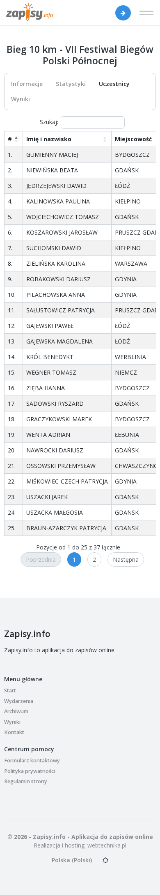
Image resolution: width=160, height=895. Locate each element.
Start (10, 690)
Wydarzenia (18, 701)
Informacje (27, 84)
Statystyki (71, 84)
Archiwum (16, 711)
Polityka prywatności (29, 771)
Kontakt (14, 732)
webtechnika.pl (106, 845)
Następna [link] (126, 559)
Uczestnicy (114, 84)
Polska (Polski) (72, 860)
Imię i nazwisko (48, 139)
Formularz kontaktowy (32, 760)
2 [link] (94, 559)
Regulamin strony (25, 781)
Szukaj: (49, 122)
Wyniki (20, 99)
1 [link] (74, 559)
